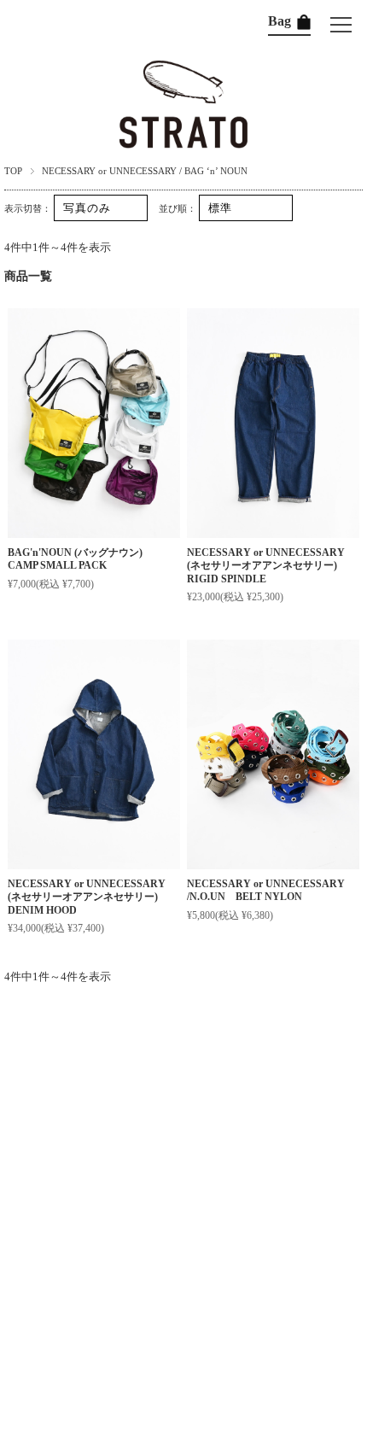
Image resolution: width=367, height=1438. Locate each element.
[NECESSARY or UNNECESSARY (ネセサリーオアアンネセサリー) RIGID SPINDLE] (273, 423)
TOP (13, 171)
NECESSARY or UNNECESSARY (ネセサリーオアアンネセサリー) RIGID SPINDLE (267, 566)
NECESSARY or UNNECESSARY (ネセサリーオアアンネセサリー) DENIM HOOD (88, 897)
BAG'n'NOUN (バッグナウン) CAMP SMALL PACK (80, 559)
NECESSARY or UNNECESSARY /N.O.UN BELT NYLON (266, 890)
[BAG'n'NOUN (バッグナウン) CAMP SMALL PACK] (94, 423)
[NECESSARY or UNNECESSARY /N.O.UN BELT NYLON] (273, 754)
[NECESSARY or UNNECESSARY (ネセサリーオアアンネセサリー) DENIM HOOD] (94, 754)
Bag (281, 21)
